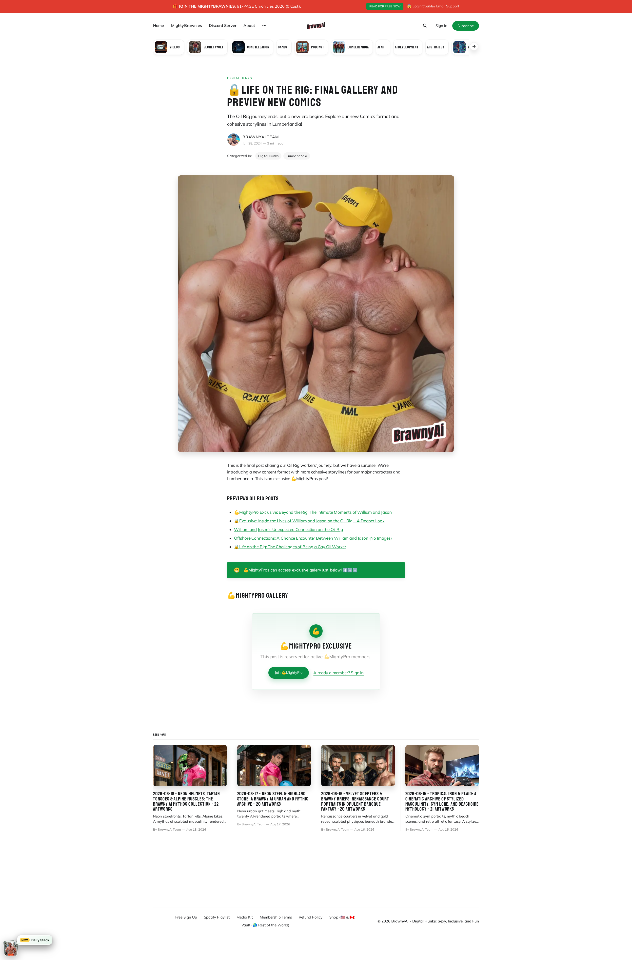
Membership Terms (276, 917)
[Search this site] (425, 26)
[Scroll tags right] (474, 46)
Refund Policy (310, 917)
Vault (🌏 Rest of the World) (265, 925)
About (249, 25)
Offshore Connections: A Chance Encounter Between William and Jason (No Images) (313, 538)
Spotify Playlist (217, 917)
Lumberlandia (296, 156)
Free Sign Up (186, 917)
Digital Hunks (239, 78)
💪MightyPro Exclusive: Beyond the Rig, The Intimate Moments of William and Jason (313, 512)
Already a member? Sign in (338, 672)
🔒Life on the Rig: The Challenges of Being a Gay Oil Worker (290, 546)
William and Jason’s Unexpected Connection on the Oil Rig (288, 529)
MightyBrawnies (186, 25)
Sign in (441, 25)
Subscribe (465, 25)
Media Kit (245, 917)
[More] (264, 26)
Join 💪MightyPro (288, 672)
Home (158, 25)
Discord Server (223, 25)
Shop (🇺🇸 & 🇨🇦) (342, 917)
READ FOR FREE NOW (384, 6)
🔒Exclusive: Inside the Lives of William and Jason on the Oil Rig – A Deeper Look (309, 520)
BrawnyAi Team (260, 136)
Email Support (447, 6)
